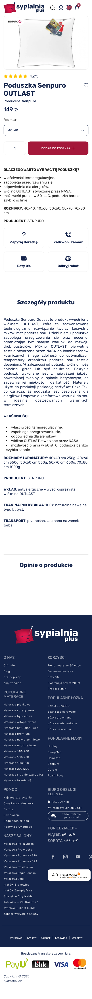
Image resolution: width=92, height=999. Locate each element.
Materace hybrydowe (18, 716)
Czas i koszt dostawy (18, 803)
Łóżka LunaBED (59, 705)
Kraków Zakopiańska (18, 890)
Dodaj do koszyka (55, 148)
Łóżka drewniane (60, 717)
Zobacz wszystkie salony (21, 913)
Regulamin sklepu (16, 820)
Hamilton (54, 758)
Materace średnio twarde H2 (23, 774)
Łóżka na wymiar (59, 729)
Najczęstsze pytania (18, 797)
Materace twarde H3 (17, 780)
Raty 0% (53, 677)
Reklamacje (12, 815)
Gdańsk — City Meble (18, 896)
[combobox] (46, 130)
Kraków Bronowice (16, 884)
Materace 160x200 (16, 757)
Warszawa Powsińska (18, 867)
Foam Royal (56, 775)
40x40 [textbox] (13, 130)
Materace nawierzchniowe (22, 739)
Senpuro (54, 763)
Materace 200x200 (16, 768)
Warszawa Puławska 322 (20, 861)
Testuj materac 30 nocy (64, 665)
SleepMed (55, 752)
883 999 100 (60, 802)
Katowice (61, 937)
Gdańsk (45, 937)
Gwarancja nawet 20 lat (64, 683)
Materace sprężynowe (19, 710)
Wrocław (77, 937)
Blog (7, 671)
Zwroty (8, 809)
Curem (52, 769)
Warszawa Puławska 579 (20, 855)
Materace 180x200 (16, 763)
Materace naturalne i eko (21, 727)
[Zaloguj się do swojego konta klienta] (61, 8)
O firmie (9, 665)
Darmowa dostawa (60, 671)
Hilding (53, 746)
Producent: (20, 101)
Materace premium (17, 733)
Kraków (32, 937)
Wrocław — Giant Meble (20, 908)
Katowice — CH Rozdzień (21, 902)
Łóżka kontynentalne (62, 723)
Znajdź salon (12, 683)
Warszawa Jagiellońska (20, 873)
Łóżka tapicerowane (62, 711)
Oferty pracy (12, 677)
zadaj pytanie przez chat (71, 816)
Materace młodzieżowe (20, 745)
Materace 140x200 (16, 751)
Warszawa (16, 937)
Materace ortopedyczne (20, 722)
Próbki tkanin (57, 688)
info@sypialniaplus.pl (66, 807)
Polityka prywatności (18, 826)
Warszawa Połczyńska (19, 843)
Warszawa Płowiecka (18, 849)
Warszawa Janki (14, 878)
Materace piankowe (17, 704)
